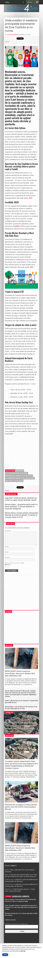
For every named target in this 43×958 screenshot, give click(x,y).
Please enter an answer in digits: (14, 563)
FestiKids (17, 226)
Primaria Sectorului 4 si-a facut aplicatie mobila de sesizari (21, 914)
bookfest (19, 476)
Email (6, 552)
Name (7, 546)
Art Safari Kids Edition (13, 473)
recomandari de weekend (13, 478)
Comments (25, 896)
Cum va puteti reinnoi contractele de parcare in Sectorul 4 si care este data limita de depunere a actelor (21, 907)
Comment (8, 531)
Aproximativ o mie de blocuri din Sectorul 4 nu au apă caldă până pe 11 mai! (21, 707)
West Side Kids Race (28, 478)
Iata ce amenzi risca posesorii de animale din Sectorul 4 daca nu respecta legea (20, 900)
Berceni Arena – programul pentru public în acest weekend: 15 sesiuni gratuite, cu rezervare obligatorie (21, 506)
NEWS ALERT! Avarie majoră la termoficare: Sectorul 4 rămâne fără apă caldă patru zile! (20, 673)
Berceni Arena (10, 476)
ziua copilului (18, 481)
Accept (5, 954)
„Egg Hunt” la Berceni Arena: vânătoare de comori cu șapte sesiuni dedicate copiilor (21, 499)
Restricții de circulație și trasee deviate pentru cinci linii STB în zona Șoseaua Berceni (21, 807)
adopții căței (19, 471)
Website (7, 557)
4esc (6, 874)
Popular (8, 896)
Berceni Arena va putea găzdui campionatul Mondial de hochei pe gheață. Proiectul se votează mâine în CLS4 (21, 515)
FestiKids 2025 (27, 476)
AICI (35, 159)
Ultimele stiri (17, 896)
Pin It (7, 42)
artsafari (24, 473)
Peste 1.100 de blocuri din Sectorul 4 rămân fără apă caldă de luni (21, 701)
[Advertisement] (21, 450)
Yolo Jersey (9, 481)
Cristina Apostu (12, 34)
